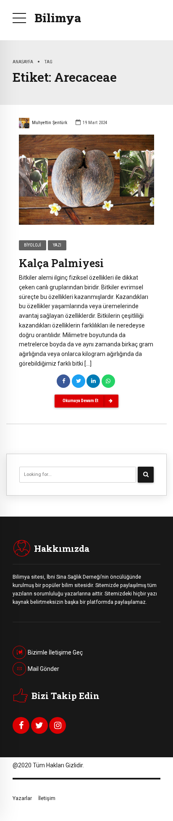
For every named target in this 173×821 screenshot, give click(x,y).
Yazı (57, 245)
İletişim (46, 798)
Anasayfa (23, 62)
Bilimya (57, 18)
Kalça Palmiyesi (61, 263)
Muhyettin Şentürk (49, 122)
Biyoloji (32, 245)
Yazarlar (22, 798)
